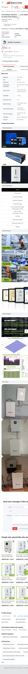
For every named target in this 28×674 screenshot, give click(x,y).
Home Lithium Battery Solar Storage (11, 652)
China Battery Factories (8, 644)
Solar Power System (20, 619)
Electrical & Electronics (10, 11)
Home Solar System (20, 622)
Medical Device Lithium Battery (10, 637)
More (3, 662)
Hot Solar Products (6, 619)
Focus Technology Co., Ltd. (19, 667)
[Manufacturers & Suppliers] (14, 2)
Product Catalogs (23, 616)
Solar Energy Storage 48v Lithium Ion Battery (13, 655)
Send (15, 528)
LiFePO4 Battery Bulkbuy (9, 659)
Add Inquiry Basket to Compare (10, 61)
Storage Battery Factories (9, 648)
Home (3, 11)
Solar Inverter (5, 622)
